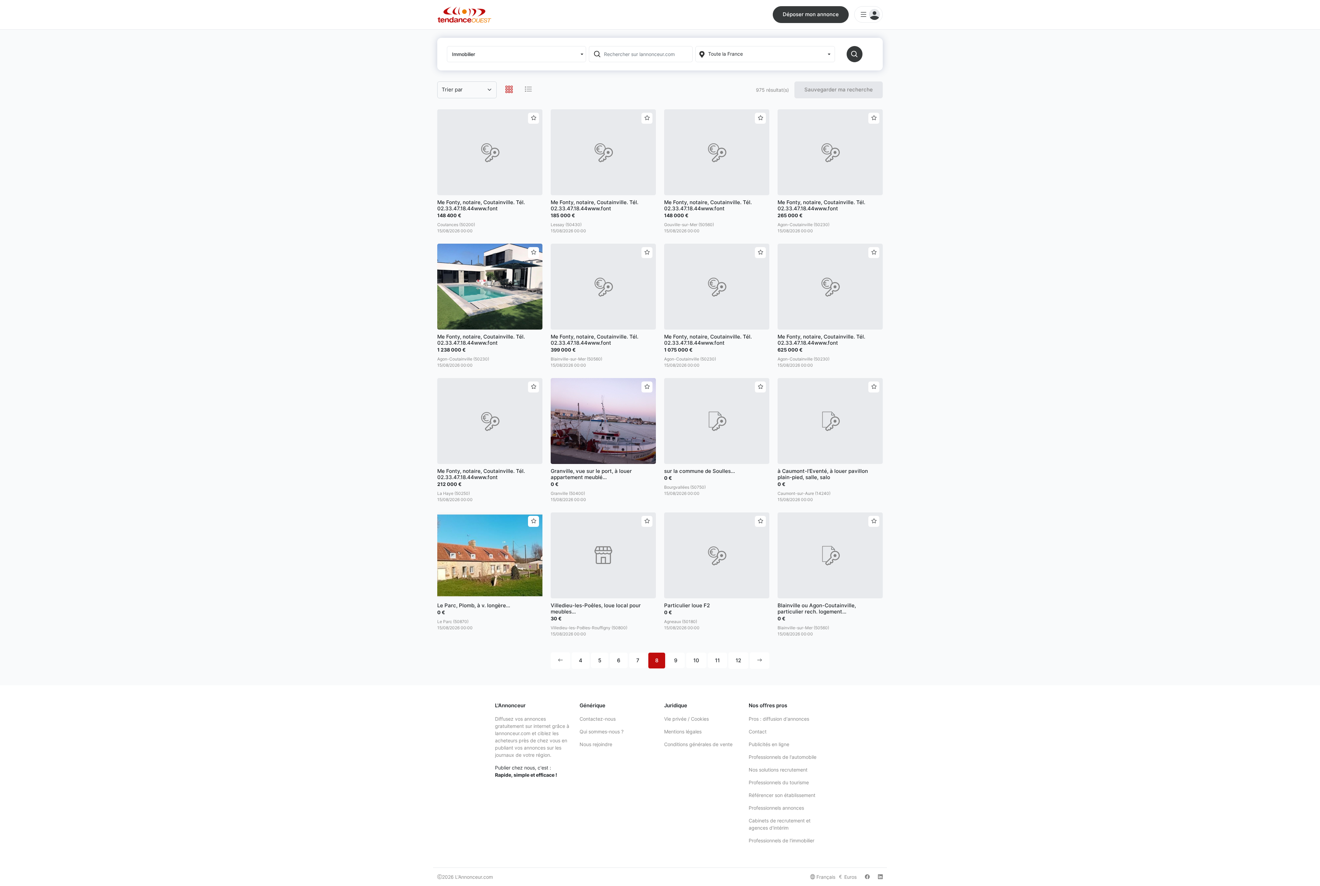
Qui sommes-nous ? (602, 731)
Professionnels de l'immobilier (781, 840)
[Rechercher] (854, 54)
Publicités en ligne (769, 744)
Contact (758, 731)
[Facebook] (867, 877)
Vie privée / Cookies (686, 719)
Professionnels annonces (776, 808)
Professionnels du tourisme (779, 782)
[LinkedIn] (880, 877)
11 (717, 660)
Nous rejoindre (596, 744)
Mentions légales (683, 731)
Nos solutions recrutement (778, 770)
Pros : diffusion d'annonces (779, 719)
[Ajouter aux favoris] (533, 118)
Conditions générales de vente (698, 744)
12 (738, 660)
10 (696, 660)
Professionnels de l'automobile (782, 757)
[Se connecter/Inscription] (868, 14)
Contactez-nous (598, 719)
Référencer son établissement (782, 795)
